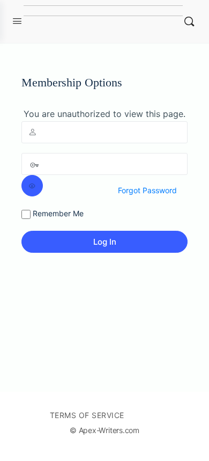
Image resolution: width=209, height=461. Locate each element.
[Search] (189, 21)
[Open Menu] (17, 21)
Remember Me (57, 213)
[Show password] (32, 185)
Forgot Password (147, 190)
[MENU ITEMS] (150, 415)
